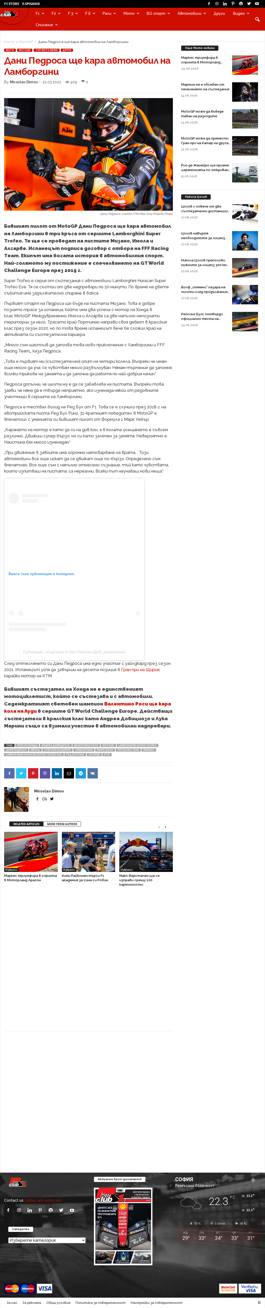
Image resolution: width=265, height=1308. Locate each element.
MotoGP (26, 42)
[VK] (92, 773)
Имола (35, 750)
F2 (54, 13)
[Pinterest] (233, 4)
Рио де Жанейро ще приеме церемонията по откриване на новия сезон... (206, 170)
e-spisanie (31, 3)
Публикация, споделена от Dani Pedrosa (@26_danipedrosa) (74, 652)
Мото (129, 13)
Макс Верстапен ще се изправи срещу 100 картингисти (139, 880)
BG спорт (156, 13)
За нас (12, 1303)
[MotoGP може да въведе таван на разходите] (245, 119)
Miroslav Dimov (24, 82)
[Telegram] (81, 773)
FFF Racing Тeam (128, 750)
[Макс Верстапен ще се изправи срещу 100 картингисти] (146, 852)
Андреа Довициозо (56, 745)
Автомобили (189, 13)
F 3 (70, 13)
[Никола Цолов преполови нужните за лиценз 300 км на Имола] (245, 267)
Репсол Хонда (27, 745)
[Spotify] (241, 4)
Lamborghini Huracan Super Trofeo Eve (34, 754)
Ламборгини (84, 750)
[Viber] (45, 773)
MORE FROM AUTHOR (62, 824)
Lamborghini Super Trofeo (138, 745)
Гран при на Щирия (140, 669)
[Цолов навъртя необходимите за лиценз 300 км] (245, 241)
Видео (239, 13)
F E (88, 13)
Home (9, 42)
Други (219, 13)
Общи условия (58, 1303)
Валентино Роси (86, 745)
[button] (257, 19)
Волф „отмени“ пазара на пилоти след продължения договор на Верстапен (204, 291)
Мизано (148, 750)
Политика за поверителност (101, 1303)
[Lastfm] (45, 799)
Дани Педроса (16, 750)
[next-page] (165, 826)
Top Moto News (46, 50)
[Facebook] (209, 4)
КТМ (107, 754)
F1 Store (11, 3)
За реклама (32, 1303)
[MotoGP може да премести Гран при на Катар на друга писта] (245, 146)
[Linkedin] (225, 4)
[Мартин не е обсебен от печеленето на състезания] (245, 92)
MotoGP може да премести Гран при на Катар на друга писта (205, 143)
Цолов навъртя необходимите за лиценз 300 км (203, 238)
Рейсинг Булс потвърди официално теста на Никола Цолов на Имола (202, 318)
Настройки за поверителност (156, 1303)
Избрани (11, 869)
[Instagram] (217, 4)
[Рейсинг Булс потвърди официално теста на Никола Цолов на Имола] (245, 321)
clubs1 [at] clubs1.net (43, 1200)
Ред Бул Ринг (75, 754)
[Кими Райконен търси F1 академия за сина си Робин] (88, 852)
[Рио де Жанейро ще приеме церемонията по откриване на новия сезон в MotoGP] (245, 172)
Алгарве (94, 754)
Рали (107, 13)
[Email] (69, 773)
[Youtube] (257, 4)
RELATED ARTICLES (26, 824)
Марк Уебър (105, 750)
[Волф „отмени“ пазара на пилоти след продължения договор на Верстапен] (245, 294)
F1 (38, 13)
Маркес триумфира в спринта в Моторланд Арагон (200, 62)
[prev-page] (159, 826)
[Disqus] (88, 961)
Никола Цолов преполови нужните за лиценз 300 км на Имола (203, 264)
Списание (44, 25)
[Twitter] (249, 4)
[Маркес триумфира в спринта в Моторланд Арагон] (31, 852)
